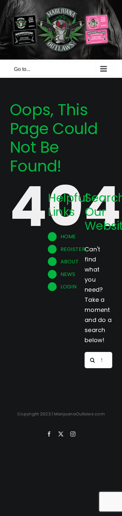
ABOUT (70, 261)
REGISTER (73, 249)
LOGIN (68, 286)
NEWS (68, 274)
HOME (68, 236)
